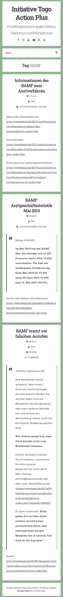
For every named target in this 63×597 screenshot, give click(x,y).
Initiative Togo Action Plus (31, 13)
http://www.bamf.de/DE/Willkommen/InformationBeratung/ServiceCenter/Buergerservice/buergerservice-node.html (31, 565)
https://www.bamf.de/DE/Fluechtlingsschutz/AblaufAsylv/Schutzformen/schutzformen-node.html (31, 149)
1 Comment (33, 357)
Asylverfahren (28, 106)
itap (32, 101)
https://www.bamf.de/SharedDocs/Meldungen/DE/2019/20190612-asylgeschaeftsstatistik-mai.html (31, 307)
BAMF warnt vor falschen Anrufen (31, 333)
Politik (43, 106)
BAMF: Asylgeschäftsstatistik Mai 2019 (31, 205)
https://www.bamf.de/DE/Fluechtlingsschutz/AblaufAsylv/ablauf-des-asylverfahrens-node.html (31, 126)
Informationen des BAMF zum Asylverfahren (31, 86)
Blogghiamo (23, 590)
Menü (8, 53)
